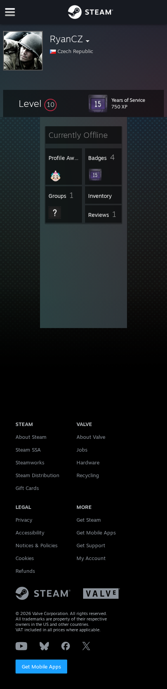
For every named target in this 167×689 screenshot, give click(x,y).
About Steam (31, 437)
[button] (38, 103)
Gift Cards (27, 488)
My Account (91, 558)
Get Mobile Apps (41, 666)
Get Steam (89, 520)
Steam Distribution (37, 475)
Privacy (24, 520)
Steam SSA (28, 450)
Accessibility (30, 532)
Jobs (82, 450)
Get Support (91, 545)
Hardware (88, 462)
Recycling (88, 475)
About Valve (91, 437)
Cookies (25, 558)
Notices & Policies (36, 545)
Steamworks (30, 462)
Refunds (25, 571)
